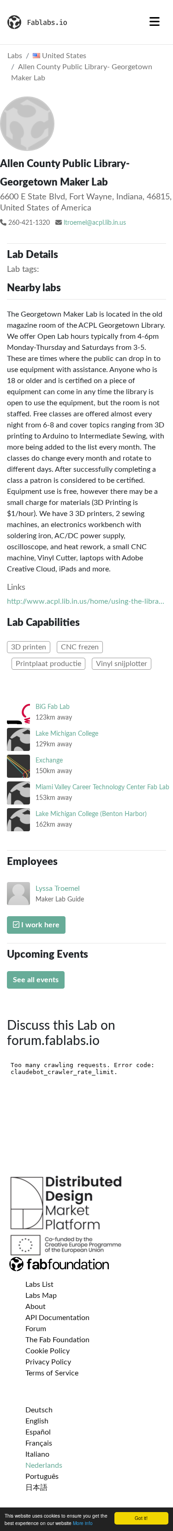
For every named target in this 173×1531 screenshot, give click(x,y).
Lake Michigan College (67, 733)
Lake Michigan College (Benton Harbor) (91, 814)
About (35, 1306)
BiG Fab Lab (53, 706)
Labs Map (41, 1295)
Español (38, 1432)
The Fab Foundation (57, 1340)
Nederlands (43, 1465)
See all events (36, 980)
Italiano (37, 1454)
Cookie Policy (47, 1351)
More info (83, 1522)
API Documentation (57, 1317)
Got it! (141, 1517)
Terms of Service (51, 1373)
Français (38, 1443)
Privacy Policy (48, 1362)
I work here (39, 925)
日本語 (36, 1487)
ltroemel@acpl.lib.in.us (95, 223)
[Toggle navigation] (154, 22)
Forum (35, 1329)
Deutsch (39, 1410)
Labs (14, 56)
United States (63, 56)
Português (42, 1476)
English (36, 1421)
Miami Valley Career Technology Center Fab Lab (102, 787)
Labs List (39, 1284)
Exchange (49, 760)
